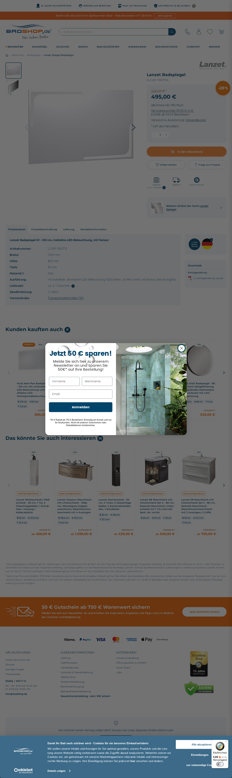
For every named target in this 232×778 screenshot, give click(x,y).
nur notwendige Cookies (201, 765)
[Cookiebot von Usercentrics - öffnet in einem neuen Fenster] (23, 771)
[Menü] (226, 742)
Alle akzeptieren (202, 744)
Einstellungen (199, 754)
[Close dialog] (181, 348)
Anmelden (81, 407)
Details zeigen (56, 770)
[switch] (220, 764)
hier (133, 760)
